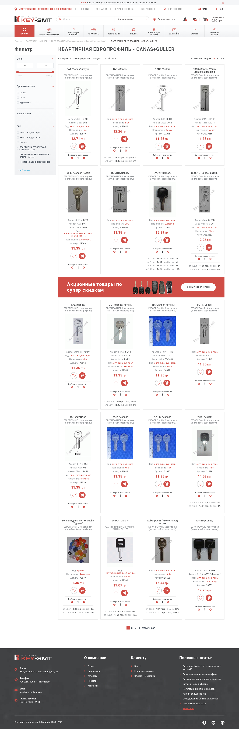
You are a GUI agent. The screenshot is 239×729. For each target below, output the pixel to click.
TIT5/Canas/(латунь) (162, 304)
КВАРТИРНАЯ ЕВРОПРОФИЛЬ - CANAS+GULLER (35, 155)
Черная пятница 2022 (194, 703)
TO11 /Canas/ (205, 304)
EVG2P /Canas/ (162, 173)
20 (213, 58)
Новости (84, 9)
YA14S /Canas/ (162, 416)
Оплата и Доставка (144, 676)
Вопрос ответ (149, 9)
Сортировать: (65, 58)
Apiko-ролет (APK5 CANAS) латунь (162, 522)
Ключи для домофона (194, 693)
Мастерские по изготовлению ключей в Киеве (45, 9)
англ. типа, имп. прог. (30, 132)
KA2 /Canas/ (78, 304)
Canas (23, 92)
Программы (94, 671)
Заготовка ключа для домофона (200, 674)
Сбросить (25, 170)
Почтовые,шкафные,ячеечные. (35, 162)
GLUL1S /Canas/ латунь (204, 173)
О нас (91, 666)
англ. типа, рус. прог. (30, 137)
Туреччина (25, 102)
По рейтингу (110, 58)
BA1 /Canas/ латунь (78, 69)
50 (218, 58)
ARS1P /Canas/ (204, 520)
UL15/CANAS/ (78, 416)
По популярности (81, 58)
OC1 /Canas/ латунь (120, 304)
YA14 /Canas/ (120, 416)
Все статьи (188, 708)
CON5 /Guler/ (162, 69)
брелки (23, 142)
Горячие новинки (124, 9)
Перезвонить (174, 9)
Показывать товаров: (201, 58)
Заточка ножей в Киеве (195, 684)
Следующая (148, 628)
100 (222, 58)
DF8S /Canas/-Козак (78, 173)
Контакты (93, 685)
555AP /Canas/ (120, 520)
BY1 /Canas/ (120, 69)
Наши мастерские (144, 671)
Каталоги (92, 676)
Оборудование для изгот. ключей (201, 698)
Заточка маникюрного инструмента (202, 679)
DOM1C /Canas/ (120, 173)
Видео (137, 666)
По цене (97, 58)
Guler (22, 97)
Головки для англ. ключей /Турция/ (78, 522)
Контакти (101, 9)
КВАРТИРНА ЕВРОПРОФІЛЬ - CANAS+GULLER (33, 148)
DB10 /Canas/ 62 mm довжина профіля (204, 70)
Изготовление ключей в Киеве (199, 689)
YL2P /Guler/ (204, 416)
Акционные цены (198, 287)
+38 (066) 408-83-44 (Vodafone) (35, 681)
